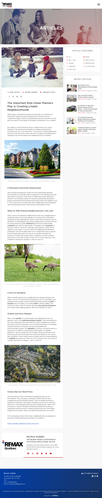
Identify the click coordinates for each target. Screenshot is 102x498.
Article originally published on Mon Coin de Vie (23, 423)
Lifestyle (72, 69)
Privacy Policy (84, 491)
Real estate (14, 92)
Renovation (89, 63)
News (87, 57)
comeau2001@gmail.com (16, 484)
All (69, 57)
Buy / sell (72, 60)
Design (71, 63)
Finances (71, 66)
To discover (90, 66)
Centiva (54, 495)
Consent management (51, 492)
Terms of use (94, 491)
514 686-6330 (12, 482)
